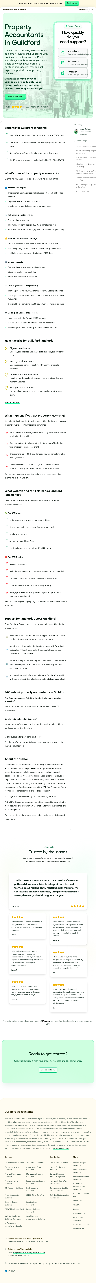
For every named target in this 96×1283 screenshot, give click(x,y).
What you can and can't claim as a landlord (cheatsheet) (33, 493)
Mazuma (46, 1021)
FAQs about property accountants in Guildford (35, 692)
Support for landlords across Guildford (30, 618)
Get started (83, 9)
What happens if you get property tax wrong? (35, 415)
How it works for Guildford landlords (29, 340)
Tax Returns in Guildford (14, 1163)
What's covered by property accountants (32, 173)
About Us (76, 1205)
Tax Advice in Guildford (35, 1163)
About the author (16, 759)
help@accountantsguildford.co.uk (29, 1252)
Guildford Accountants (14, 9)
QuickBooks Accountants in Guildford (79, 1186)
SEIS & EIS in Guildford (35, 1195)
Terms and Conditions (81, 1224)
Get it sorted (71, 3)
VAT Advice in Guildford (14, 1188)
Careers (76, 1209)
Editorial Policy (79, 1213)
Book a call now (15, 96)
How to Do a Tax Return (59, 1163)
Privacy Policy (78, 1229)
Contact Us (77, 1201)
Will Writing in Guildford (14, 1209)
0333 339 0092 (24, 1255)
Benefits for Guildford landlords (26, 128)
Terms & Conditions (61, 1148)
